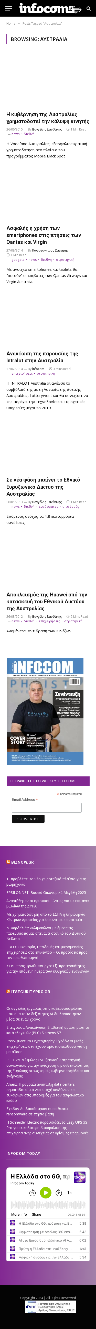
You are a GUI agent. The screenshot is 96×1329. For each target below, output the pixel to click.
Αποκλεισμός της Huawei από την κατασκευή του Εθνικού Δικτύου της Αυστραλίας (46, 602)
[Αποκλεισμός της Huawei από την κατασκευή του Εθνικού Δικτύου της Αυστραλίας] (48, 561)
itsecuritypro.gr (30, 992)
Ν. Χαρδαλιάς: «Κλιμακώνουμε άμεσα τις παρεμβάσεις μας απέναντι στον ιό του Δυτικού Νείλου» (46, 933)
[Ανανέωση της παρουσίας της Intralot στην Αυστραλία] (48, 320)
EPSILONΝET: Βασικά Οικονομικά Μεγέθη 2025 (46, 892)
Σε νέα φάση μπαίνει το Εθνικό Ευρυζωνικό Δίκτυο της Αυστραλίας (43, 487)
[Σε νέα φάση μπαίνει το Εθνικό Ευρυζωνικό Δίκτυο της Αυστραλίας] (48, 446)
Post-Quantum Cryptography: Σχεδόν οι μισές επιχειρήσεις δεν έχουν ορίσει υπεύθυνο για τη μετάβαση (46, 1046)
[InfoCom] (50, 8)
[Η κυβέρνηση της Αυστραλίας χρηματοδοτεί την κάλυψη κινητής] (48, 80)
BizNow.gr (22, 862)
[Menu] (8, 8)
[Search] (88, 8)
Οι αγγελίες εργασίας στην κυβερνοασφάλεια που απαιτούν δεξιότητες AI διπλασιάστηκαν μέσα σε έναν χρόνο (44, 1014)
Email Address (25, 799)
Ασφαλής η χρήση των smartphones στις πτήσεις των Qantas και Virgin (43, 235)
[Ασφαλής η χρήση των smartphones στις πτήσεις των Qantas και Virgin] (48, 194)
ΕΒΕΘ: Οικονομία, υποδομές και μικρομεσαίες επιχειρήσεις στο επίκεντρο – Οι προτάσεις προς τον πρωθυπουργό (46, 952)
